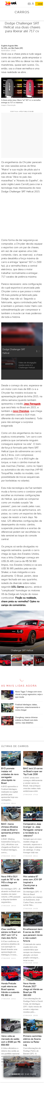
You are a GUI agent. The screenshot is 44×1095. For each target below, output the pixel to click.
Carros (22, 12)
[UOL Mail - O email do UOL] (29, 3)
